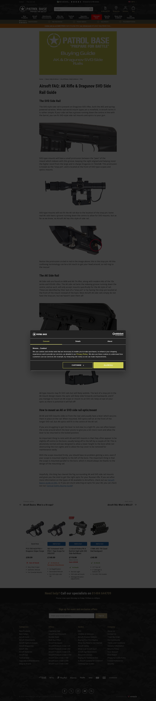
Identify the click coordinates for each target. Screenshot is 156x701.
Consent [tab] (46, 341)
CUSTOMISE (76, 365)
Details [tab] (78, 341)
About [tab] (110, 341)
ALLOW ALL (108, 365)
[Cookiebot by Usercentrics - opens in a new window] (114, 334)
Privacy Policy (82, 354)
